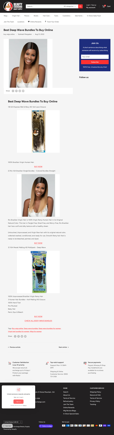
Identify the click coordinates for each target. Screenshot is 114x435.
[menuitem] (6, 15)
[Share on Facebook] (13, 90)
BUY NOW (38, 167)
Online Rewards (68, 408)
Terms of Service (69, 398)
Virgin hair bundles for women (18, 331)
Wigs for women (36, 331)
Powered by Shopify (10, 429)
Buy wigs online (17, 328)
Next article (63, 347)
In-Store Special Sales (71, 414)
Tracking (93, 404)
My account (90, 7)
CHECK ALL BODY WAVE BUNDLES (38, 321)
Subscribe (95, 62)
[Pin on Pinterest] (16, 90)
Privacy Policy (95, 401)
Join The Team (68, 404)
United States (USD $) (11, 422)
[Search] (80, 6)
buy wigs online (9, 34)
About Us (66, 395)
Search (65, 392)
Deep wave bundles (31, 328)
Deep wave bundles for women (50, 328)
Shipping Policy (95, 392)
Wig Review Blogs (69, 411)
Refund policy (68, 401)
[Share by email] (23, 90)
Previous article (15, 347)
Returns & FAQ (95, 395)
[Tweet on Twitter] (20, 90)
